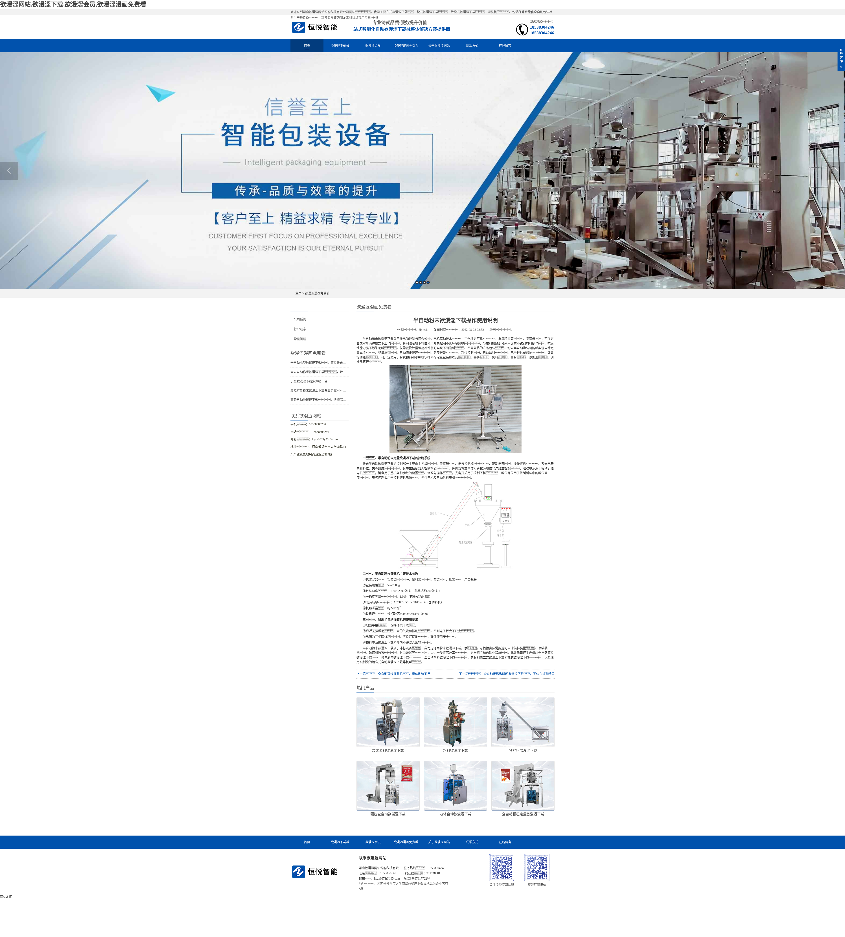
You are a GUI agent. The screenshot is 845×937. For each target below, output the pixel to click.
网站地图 (6, 896)
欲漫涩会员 (373, 45)
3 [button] (424, 282)
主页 (298, 293)
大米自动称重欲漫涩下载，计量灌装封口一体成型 (330, 372)
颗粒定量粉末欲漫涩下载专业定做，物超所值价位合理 (333, 390)
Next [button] (836, 171)
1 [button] (417, 282)
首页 (307, 45)
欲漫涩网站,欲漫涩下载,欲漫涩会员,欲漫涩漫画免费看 (73, 4)
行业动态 (300, 329)
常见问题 (300, 339)
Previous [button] (9, 171)
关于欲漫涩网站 (439, 45)
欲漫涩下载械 (340, 45)
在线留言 (505, 45)
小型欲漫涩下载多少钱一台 (308, 381)
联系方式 (472, 45)
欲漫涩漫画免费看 (406, 45)
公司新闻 (300, 319)
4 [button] (428, 282)
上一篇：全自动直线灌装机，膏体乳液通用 (393, 674)
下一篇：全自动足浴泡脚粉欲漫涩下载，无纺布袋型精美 (507, 674)
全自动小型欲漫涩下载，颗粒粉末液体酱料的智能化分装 (332, 362)
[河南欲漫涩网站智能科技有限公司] (314, 27)
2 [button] (420, 282)
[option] (422, 170)
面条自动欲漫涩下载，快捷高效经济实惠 (324, 399)
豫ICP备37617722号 (417, 878)
